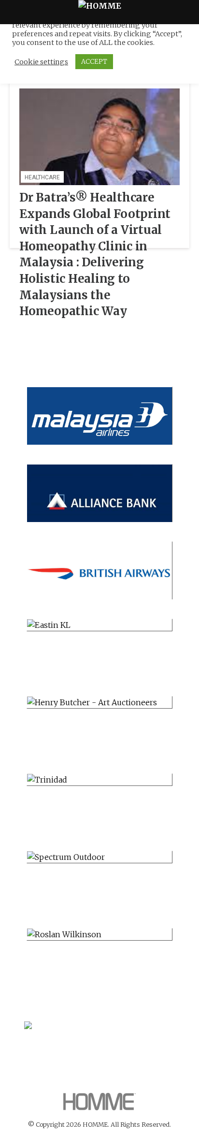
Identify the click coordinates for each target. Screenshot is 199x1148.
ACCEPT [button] (94, 62)
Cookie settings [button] (41, 62)
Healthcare (42, 177)
